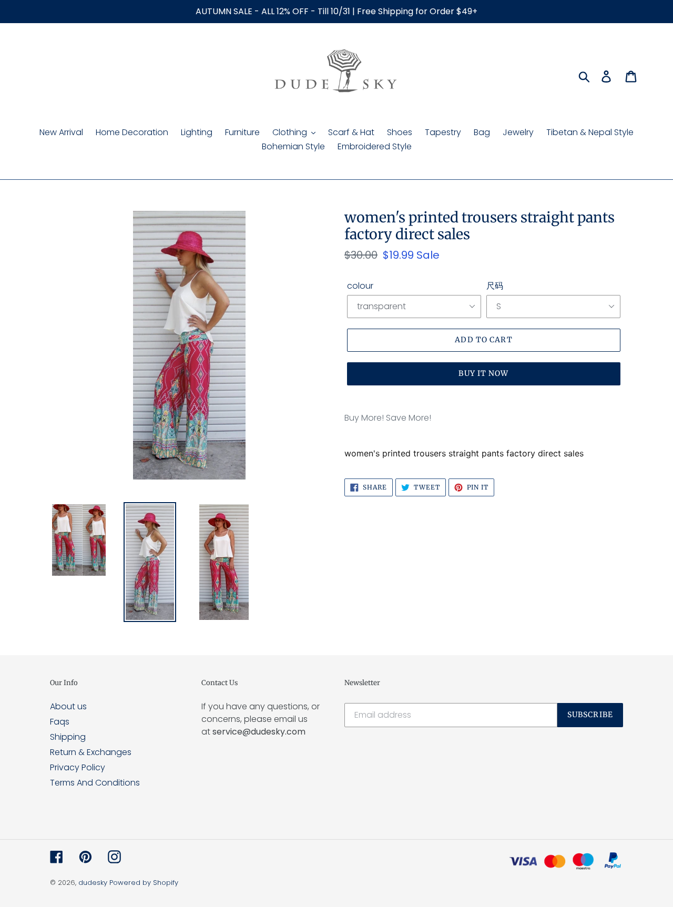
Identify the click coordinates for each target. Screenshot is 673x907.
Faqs (59, 722)
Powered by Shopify (143, 883)
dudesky (92, 883)
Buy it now (483, 373)
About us (68, 706)
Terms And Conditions (95, 783)
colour (360, 286)
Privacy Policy (77, 767)
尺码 (494, 286)
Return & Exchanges (90, 752)
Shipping (68, 737)
